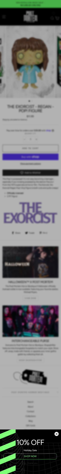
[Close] (56, 434)
